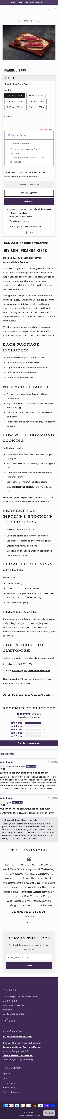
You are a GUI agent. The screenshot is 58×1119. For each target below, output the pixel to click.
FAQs (5, 1078)
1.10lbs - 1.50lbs (36, 95)
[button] (11, 84)
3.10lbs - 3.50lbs (36, 107)
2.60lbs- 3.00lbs (14, 107)
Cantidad (9, 116)
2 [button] (30, 922)
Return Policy (9, 1087)
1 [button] (27, 922)
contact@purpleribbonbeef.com (31, 670)
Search (6, 1073)
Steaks (25, 21)
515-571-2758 (10, 1000)
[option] (29, 42)
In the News (9, 1082)
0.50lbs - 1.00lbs (14, 95)
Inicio (16, 21)
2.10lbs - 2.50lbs (36, 101)
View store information (19, 221)
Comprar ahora (29, 201)
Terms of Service (11, 1092)
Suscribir (28, 965)
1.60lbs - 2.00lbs (14, 101)
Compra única (18, 135)
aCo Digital (29, 1112)
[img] (6, 762)
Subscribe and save (20, 143)
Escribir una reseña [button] (29, 743)
